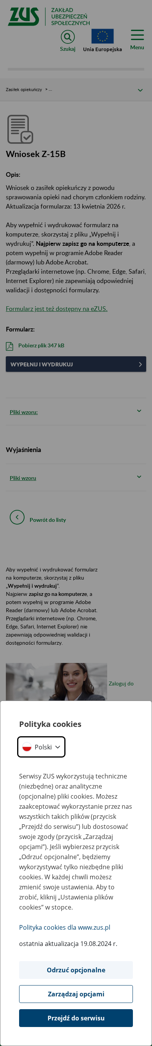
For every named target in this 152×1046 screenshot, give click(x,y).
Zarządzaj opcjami (76, 994)
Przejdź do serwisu (76, 1018)
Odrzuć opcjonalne (76, 970)
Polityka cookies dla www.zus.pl (64, 927)
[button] (41, 747)
